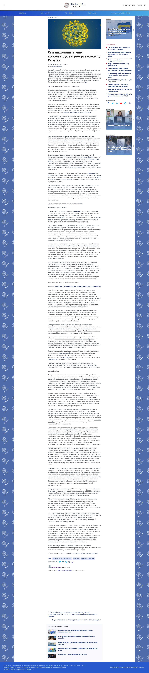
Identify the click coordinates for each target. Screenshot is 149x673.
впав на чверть (77, 204)
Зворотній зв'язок (20, 669)
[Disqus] (74, 585)
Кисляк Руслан (57, 66)
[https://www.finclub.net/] (74, 5)
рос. (86, 82)
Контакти (29, 669)
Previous (105, 30)
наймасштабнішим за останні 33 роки (77, 112)
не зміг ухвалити (75, 167)
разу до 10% (92, 365)
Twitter (88, 553)
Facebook (94, 553)
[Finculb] (108, 103)
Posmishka (141, 667)
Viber (83, 553)
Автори (139, 5)
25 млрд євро (67, 179)
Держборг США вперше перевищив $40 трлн (72, 654)
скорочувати (52, 359)
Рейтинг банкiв (130, 5)
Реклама (13, 669)
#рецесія (76, 558)
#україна (84, 558)
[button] (144, 5)
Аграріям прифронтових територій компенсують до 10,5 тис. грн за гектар (119, 54)
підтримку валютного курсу (60, 489)
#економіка (67, 558)
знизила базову (87, 157)
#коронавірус (57, 558)
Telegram (77, 553)
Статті (49, 49)
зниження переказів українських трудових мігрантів (74, 339)
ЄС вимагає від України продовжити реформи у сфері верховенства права (119, 75)
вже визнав (77, 211)
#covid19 (91, 558)
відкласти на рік (65, 353)
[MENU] (4, 5)
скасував (66, 357)
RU (123, 5)
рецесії (61, 217)
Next (133, 30)
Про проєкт (6, 669)
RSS (33, 669)
